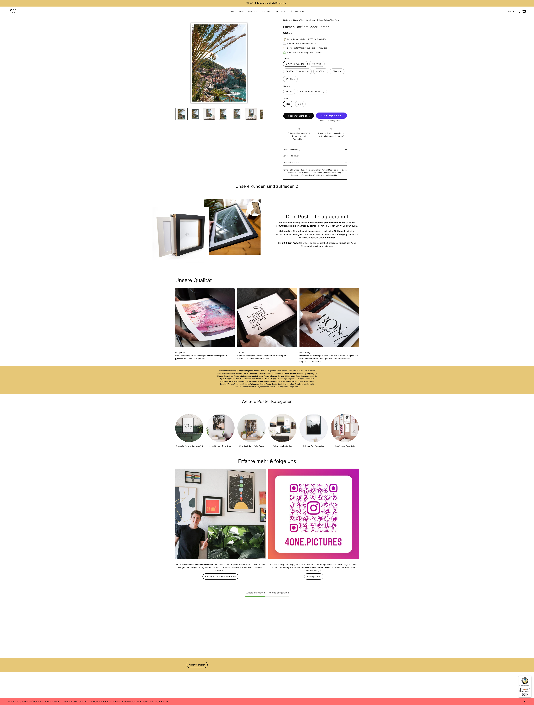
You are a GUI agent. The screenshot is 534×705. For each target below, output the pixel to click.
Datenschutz (181, 684)
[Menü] (529, 677)
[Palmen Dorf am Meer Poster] (181, 114)
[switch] (525, 694)
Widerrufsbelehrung (184, 680)
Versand (178, 688)
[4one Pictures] (12, 11)
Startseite (287, 20)
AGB (177, 676)
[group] (267, 3)
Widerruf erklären (197, 665)
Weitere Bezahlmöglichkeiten (331, 121)
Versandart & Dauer (291, 156)
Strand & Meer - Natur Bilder (304, 20)
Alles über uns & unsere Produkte (220, 576)
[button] (266, 11)
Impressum (180, 672)
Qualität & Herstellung (291, 149)
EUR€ (509, 11)
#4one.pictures (314, 576)
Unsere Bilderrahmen (291, 162)
